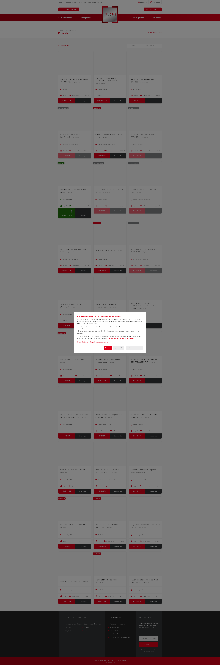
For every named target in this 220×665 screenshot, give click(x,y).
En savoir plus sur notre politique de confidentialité (93, 342)
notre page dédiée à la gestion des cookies (120, 338)
